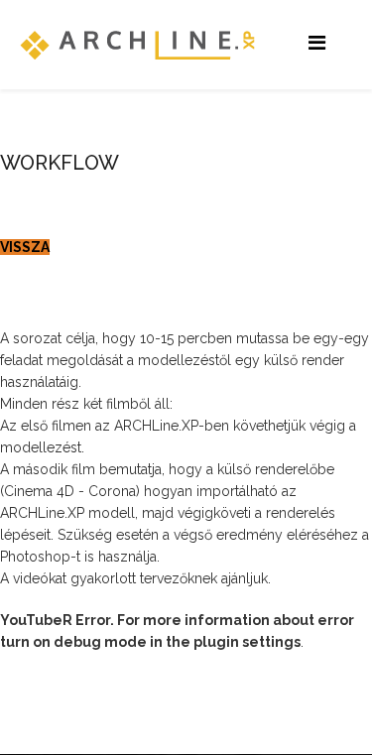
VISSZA (25, 247)
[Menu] (317, 43)
